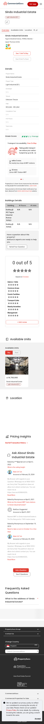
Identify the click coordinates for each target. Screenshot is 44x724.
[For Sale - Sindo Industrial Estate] (16, 366)
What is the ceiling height (16, 467)
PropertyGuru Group (12, 629)
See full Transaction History (15, 443)
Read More (11, 495)
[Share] (7, 22)
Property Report (22, 684)
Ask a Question (20, 570)
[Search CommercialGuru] (38, 651)
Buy (9, 352)
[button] (21, 179)
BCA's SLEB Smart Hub (25, 191)
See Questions (22, 574)
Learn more (33, 185)
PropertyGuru (22, 659)
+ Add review (22, 322)
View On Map (31, 143)
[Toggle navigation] (41, 4)
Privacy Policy (11, 710)
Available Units (17, 30)
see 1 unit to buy (22, 53)
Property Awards (22, 666)
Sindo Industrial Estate (14, 381)
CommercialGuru (11, 693)
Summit (22, 676)
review (26, 277)
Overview (5, 30)
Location (28, 30)
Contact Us (9, 634)
